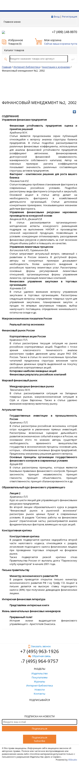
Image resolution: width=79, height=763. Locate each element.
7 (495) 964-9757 (40, 661)
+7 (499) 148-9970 (64, 32)
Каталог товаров (14, 50)
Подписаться (39, 728)
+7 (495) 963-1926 (39, 651)
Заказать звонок (41, 646)
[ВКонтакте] (74, 111)
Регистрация (69, 16)
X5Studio (72, 759)
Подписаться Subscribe (39, 739)
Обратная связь (41, 656)
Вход (56, 16)
